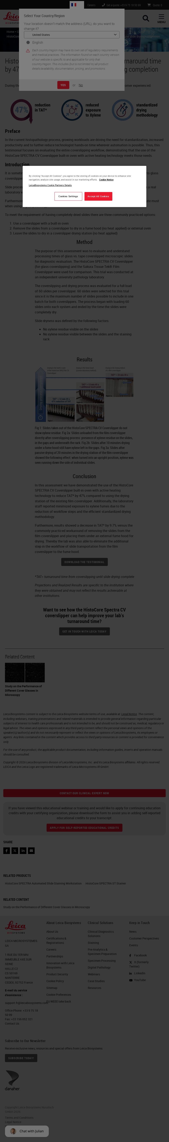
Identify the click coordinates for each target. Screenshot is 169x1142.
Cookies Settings (68, 196)
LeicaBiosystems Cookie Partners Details (50, 185)
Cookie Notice (106, 179)
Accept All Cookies (98, 196)
